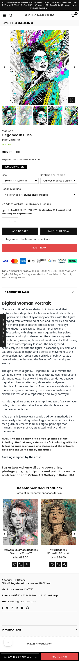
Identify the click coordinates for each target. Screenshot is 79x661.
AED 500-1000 (56, 271)
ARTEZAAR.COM (39, 15)
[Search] (10, 15)
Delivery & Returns (40, 204)
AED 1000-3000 (38, 271)
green (32, 274)
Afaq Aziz (7, 131)
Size (4, 175)
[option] (39, 67)
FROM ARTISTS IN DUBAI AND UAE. (39, 5)
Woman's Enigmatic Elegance (21, 549)
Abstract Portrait (18, 271)
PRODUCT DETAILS (17, 292)
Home (5, 22)
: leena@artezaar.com (22, 601)
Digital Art (7, 274)
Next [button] (74, 67)
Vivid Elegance (58, 549)
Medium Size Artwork (49, 274)
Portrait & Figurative (13, 277)
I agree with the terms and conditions (28, 239)
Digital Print (20, 274)
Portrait (67, 274)
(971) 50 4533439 (21, 595)
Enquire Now (61, 231)
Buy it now (39, 247)
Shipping (7, 159)
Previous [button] (4, 67)
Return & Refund (11, 189)
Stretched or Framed (52, 175)
